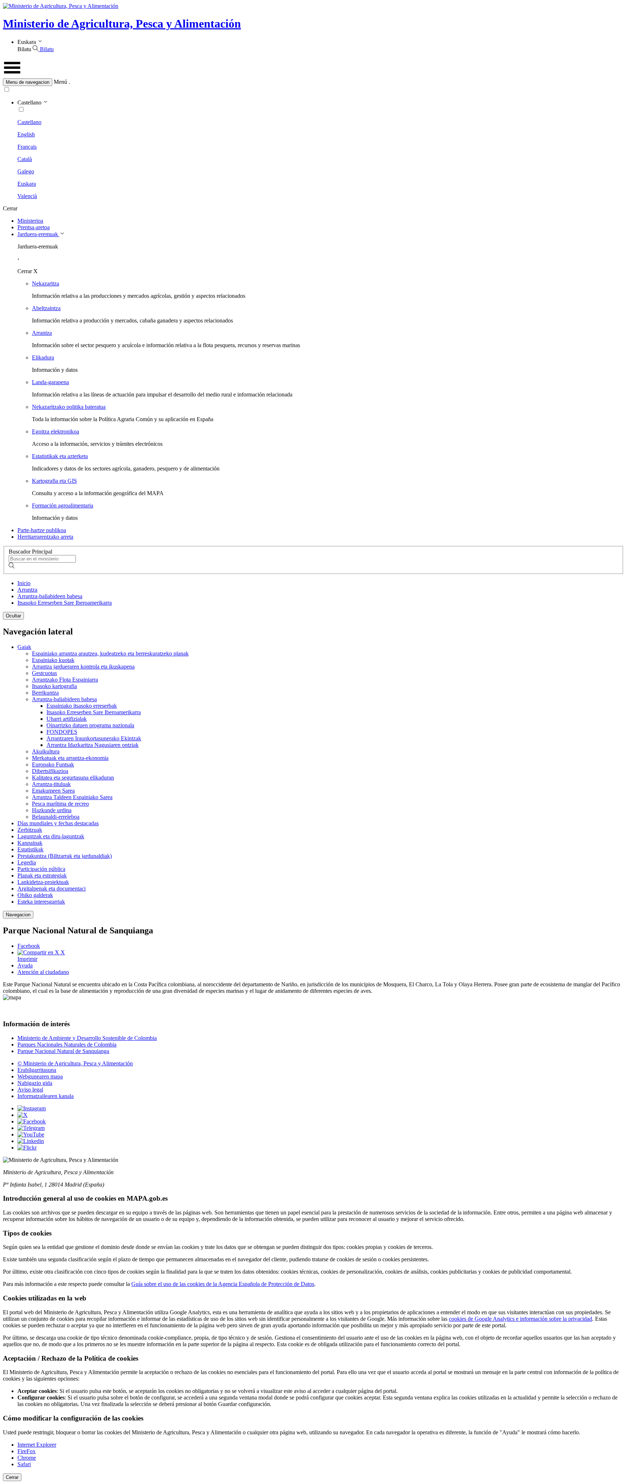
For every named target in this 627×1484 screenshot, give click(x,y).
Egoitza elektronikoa (55, 431)
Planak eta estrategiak (42, 875)
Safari (24, 1464)
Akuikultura (46, 751)
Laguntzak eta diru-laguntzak (50, 836)
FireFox (26, 1451)
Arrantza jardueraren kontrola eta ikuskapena (83, 666)
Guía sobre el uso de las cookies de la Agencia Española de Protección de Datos (222, 1284)
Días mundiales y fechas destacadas (58, 823)
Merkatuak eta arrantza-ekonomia (70, 758)
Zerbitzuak (29, 830)
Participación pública (41, 869)
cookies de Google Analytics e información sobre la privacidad (520, 1319)
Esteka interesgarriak (41, 902)
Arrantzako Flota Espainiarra (65, 680)
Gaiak (24, 647)
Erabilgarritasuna (36, 1070)
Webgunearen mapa (40, 1076)
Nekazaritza (45, 283)
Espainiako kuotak (53, 660)
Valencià (27, 196)
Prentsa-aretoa (33, 227)
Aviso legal (30, 1089)
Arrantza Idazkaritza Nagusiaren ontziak (92, 745)
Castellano (29, 122)
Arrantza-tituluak (51, 784)
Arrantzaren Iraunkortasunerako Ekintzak (93, 738)
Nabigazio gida (34, 1083)
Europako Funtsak (53, 764)
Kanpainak (29, 843)
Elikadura (43, 357)
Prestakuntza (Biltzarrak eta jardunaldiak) (64, 856)
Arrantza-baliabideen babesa (49, 596)
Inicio (23, 583)
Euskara (26, 184)
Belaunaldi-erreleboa (55, 817)
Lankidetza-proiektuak (43, 882)
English (26, 134)
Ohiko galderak (35, 895)
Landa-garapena (50, 382)
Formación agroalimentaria (62, 505)
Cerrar (12, 1477)
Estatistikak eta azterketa (60, 456)
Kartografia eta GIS (54, 481)
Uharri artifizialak (66, 719)
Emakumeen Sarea (53, 791)
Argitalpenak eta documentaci (51, 888)
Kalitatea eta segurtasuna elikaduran (73, 777)
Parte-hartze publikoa (41, 530)
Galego (25, 171)
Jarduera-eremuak (38, 234)
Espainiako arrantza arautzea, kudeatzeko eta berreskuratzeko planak (110, 653)
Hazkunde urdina (51, 810)
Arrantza (42, 333)
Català (24, 159)
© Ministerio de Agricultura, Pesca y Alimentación (75, 1063)
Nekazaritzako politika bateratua (69, 407)
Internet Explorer (36, 1445)
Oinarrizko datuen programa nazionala (90, 725)
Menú (60, 82)
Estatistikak (30, 849)
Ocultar (13, 615)
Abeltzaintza (46, 308)
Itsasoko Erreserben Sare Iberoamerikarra (64, 603)
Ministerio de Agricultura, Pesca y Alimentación (122, 23)
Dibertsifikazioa (50, 771)
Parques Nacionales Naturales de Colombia (66, 1044)
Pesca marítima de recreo (60, 804)
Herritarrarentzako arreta (45, 537)
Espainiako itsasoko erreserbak (81, 706)
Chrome (26, 1458)
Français (27, 147)
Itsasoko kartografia (54, 686)
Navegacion (18, 914)
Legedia (26, 862)
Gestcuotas (44, 673)
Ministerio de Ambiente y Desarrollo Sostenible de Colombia (87, 1038)
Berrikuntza (45, 693)
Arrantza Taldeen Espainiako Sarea (72, 797)
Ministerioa (30, 221)
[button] (313, 82)
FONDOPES (61, 732)
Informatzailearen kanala (45, 1096)
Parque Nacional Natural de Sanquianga (63, 1051)
